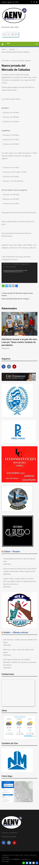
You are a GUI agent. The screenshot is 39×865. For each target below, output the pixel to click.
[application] (19, 273)
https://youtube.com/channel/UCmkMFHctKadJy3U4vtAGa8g (36, 2)
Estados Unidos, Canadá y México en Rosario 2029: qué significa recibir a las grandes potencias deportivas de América (19, 581)
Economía (14, 61)
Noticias (28, 61)
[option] (19, 331)
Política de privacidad (9, 837)
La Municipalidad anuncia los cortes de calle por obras (19, 560)
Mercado (21, 61)
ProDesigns (5, 861)
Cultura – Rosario (12, 551)
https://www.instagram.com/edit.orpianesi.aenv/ (34, 2)
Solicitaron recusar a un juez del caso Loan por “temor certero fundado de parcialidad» (19, 342)
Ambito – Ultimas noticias (16, 632)
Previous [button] (3, 333)
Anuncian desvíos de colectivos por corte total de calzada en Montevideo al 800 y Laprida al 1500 (19, 570)
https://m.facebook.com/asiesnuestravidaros (31, 2)
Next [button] (36, 333)
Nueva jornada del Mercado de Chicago (15, 299)
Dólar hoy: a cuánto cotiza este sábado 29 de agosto (18, 651)
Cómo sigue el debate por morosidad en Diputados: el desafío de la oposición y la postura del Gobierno (19, 662)
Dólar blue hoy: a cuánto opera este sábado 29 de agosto (20, 641)
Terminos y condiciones (10, 833)
